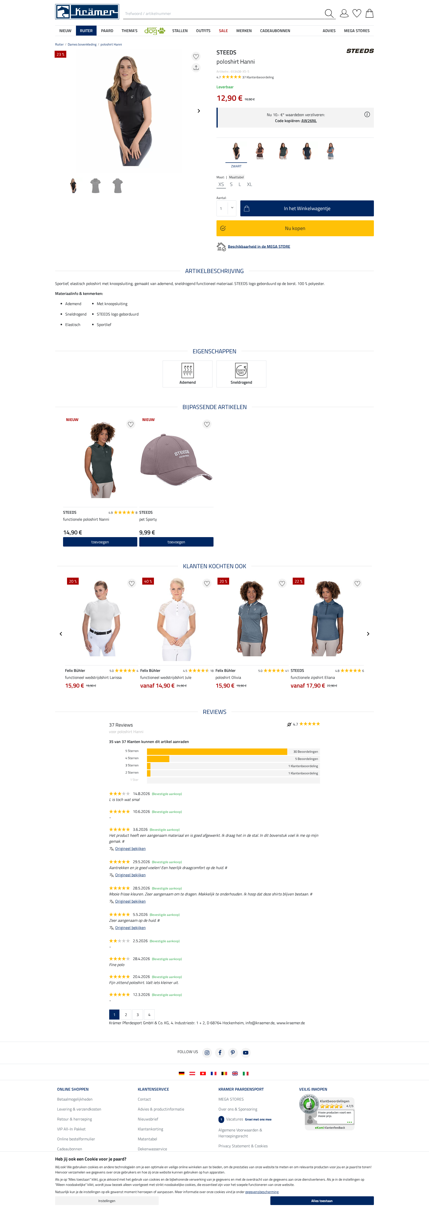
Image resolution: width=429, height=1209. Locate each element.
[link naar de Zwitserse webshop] (204, 1073)
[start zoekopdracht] (330, 13)
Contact (144, 1099)
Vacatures (246, 1119)
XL (249, 184)
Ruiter (59, 44)
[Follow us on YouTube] (246, 1053)
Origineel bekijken (130, 848)
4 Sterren (132, 758)
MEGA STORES (357, 31)
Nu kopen (295, 228)
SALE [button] (223, 31)
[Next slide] (199, 111)
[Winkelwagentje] (369, 12)
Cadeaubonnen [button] (275, 31)
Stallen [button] (180, 31)
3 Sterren (132, 765)
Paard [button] (107, 31)
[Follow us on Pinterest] (233, 1053)
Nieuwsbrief (148, 1119)
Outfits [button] (203, 31)
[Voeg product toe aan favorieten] (196, 56)
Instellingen (106, 1200)
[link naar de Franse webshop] (214, 1073)
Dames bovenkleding (82, 44)
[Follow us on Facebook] (220, 1053)
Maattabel (236, 177)
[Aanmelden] (344, 12)
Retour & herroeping (74, 1119)
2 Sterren (132, 772)
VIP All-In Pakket (71, 1129)
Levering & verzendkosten (79, 1109)
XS (221, 184)
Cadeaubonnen (69, 1149)
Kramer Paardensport (241, 1089)
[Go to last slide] (61, 634)
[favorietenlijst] (357, 12)
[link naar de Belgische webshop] (225, 1073)
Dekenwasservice (152, 1149)
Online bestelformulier (76, 1139)
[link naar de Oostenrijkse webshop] (193, 1073)
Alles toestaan (322, 1200)
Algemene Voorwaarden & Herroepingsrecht (240, 1133)
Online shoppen (73, 1089)
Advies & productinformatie (161, 1109)
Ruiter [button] (86, 31)
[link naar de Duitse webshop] (182, 1073)
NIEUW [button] (65, 31)
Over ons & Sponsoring (237, 1109)
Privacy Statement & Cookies (243, 1146)
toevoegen (100, 542)
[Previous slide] (59, 111)
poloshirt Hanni (111, 44)
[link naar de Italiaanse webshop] (246, 1073)
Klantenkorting (150, 1129)
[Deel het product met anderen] (196, 67)
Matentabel (147, 1139)
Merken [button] (244, 31)
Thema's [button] (130, 31)
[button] (155, 31)
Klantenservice (153, 1089)
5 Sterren (132, 750)
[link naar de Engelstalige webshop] (236, 1073)
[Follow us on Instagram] (207, 1053)
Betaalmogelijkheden (75, 1099)
